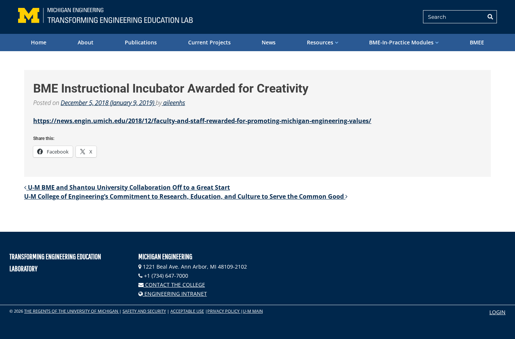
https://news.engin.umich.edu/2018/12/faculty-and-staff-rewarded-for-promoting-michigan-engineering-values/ (202, 121)
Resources (320, 42)
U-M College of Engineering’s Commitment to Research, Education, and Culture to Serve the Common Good (184, 196)
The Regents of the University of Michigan (71, 311)
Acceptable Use (187, 311)
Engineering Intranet (175, 293)
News (269, 42)
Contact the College (174, 284)
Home (38, 42)
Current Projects (209, 42)
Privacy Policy (224, 311)
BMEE (477, 42)
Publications (141, 42)
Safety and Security (144, 311)
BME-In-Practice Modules (401, 42)
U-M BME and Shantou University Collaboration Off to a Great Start (128, 187)
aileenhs (173, 103)
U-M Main (253, 311)
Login (497, 312)
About (85, 42)
